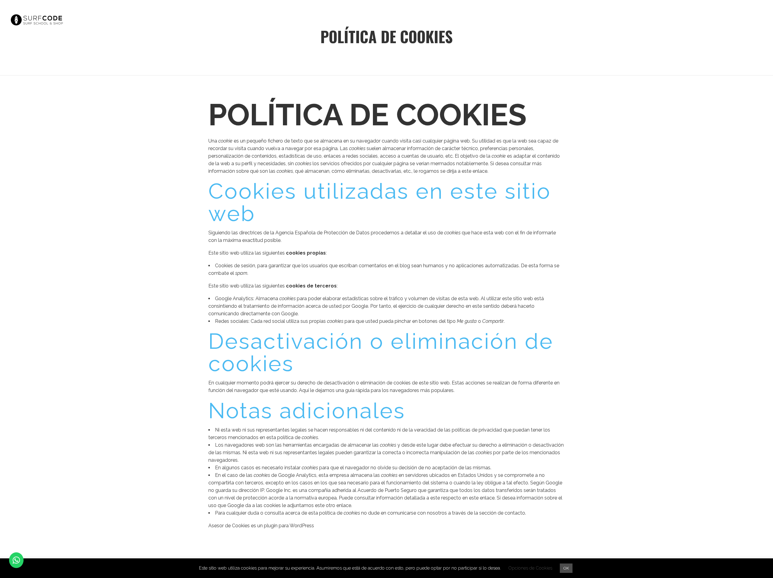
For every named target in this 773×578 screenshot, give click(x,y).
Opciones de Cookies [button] (530, 568)
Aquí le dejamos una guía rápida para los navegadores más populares (376, 390)
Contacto (739, 20)
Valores (619, 20)
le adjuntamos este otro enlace (316, 505)
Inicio (584, 20)
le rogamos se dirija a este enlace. (451, 171)
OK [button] (566, 568)
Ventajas (659, 20)
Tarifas (698, 20)
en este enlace (478, 498)
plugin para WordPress (289, 525)
